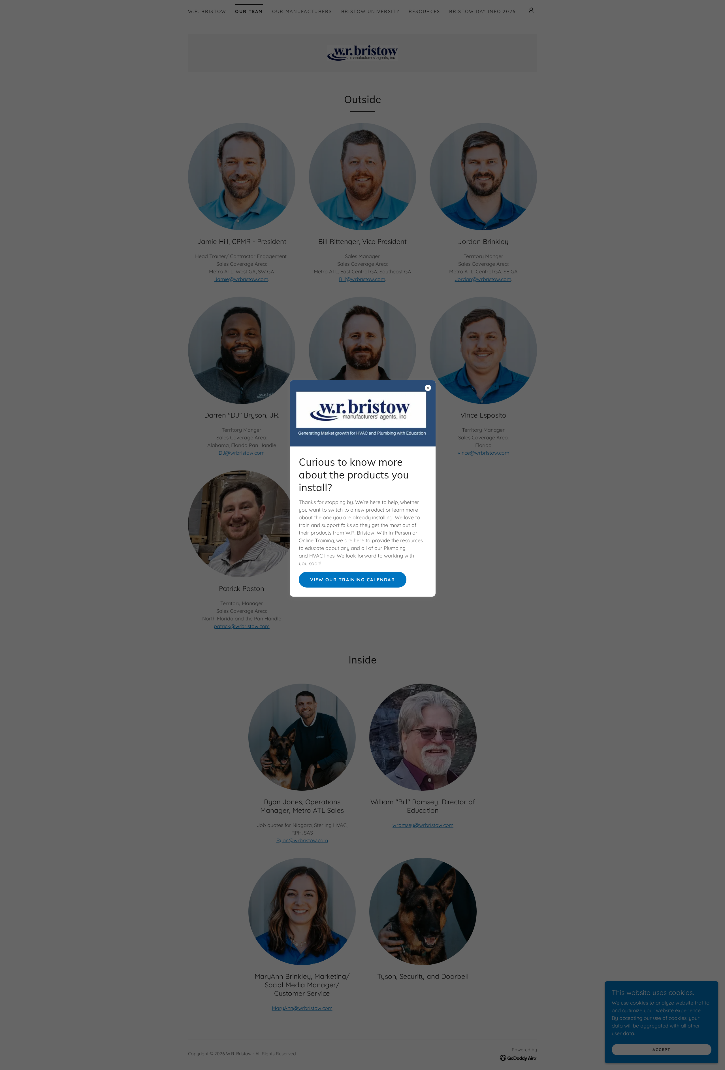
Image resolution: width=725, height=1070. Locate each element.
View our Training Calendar (352, 579)
